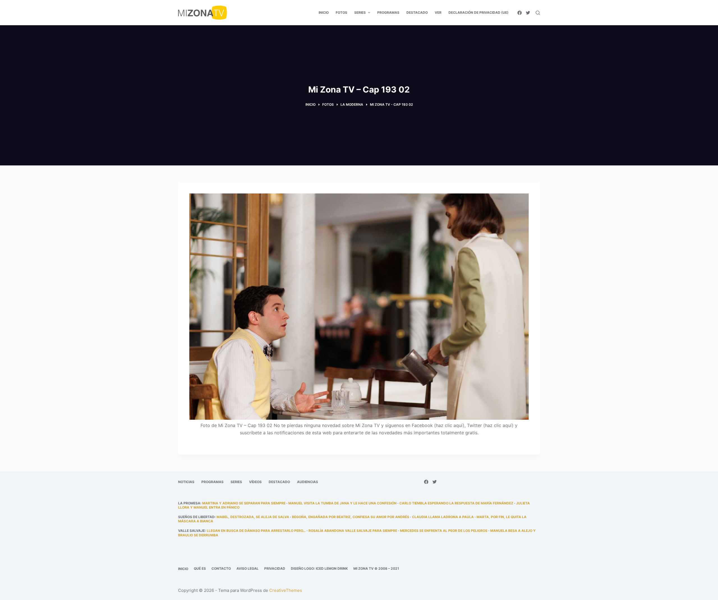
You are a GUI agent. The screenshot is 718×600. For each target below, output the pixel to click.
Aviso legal (247, 568)
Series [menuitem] (360, 12)
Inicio (183, 569)
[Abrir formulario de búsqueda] (538, 13)
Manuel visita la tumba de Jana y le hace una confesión (342, 503)
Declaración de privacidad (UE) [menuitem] (478, 12)
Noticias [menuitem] (186, 482)
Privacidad (274, 568)
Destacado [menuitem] (417, 12)
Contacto (221, 568)
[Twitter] (528, 13)
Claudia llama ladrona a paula (443, 517)
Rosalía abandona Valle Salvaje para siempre (353, 531)
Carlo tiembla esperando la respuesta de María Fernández (456, 503)
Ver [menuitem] (438, 12)
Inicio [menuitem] (324, 12)
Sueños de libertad (196, 517)
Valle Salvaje (191, 531)
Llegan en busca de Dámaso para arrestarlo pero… (256, 531)
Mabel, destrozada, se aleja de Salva (253, 517)
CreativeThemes (285, 590)
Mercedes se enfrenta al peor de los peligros (443, 531)
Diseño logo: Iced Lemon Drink (319, 568)
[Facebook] (519, 13)
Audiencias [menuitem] (307, 482)
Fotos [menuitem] (341, 12)
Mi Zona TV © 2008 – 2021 (376, 568)
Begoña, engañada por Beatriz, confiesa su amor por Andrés (350, 517)
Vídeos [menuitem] (255, 482)
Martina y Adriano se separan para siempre (244, 503)
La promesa (189, 503)
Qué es (200, 568)
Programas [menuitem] (388, 12)
